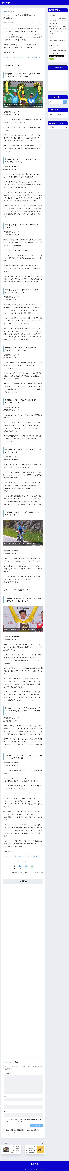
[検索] (65, 102)
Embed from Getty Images (9, 80)
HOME (35, 1164)
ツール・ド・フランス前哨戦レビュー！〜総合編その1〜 (21, 57)
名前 (5, 1096)
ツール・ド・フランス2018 (34, 873)
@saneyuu (55, 45)
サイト (6, 1112)
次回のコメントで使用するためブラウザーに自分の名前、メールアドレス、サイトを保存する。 (24, 1120)
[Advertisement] (23, 969)
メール (6, 1104)
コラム (23, 873)
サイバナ (6, 2)
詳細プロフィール (53, 37)
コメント (7, 1073)
